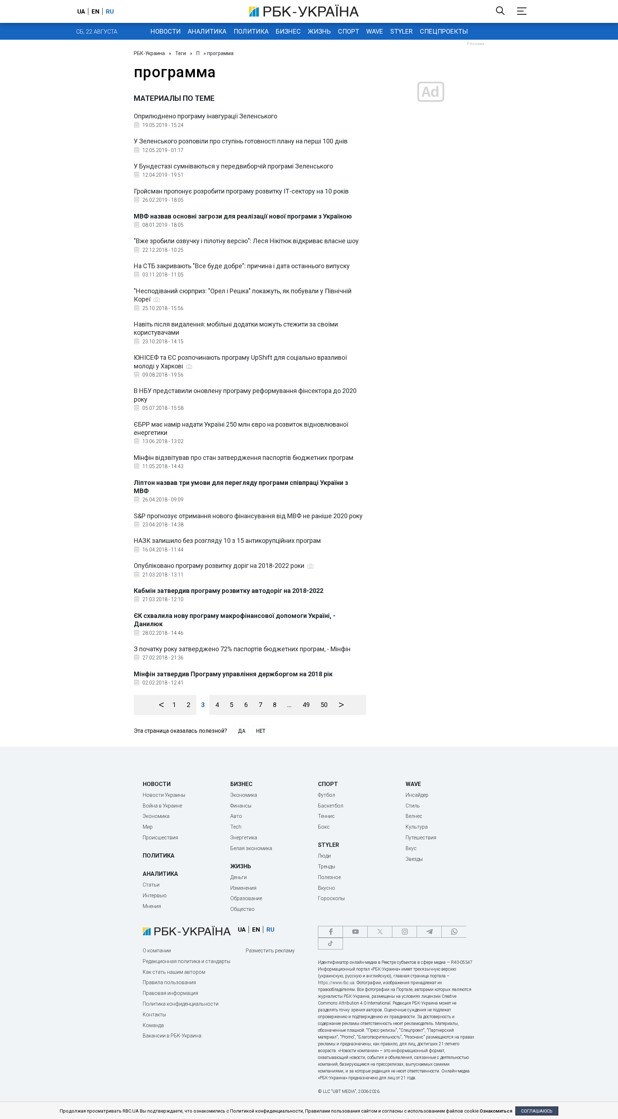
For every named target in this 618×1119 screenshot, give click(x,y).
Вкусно (326, 888)
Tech (235, 827)
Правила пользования (169, 982)
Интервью (155, 895)
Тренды (326, 866)
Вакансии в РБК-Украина (172, 1036)
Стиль (413, 806)
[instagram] (404, 932)
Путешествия (421, 837)
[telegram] (429, 932)
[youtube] (355, 932)
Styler (401, 31)
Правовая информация (170, 993)
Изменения (243, 888)
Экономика (156, 816)
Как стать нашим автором (174, 972)
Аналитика (207, 31)
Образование (246, 898)
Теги (180, 53)
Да (241, 731)
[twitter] (379, 932)
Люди (324, 856)
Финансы (240, 806)
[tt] (330, 943)
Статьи (151, 885)
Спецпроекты (444, 31)
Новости (166, 31)
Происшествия (160, 837)
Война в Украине (162, 806)
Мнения (152, 906)
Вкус (411, 848)
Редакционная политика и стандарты (186, 961)
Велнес (414, 816)
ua (81, 11)
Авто (236, 816)
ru (110, 11)
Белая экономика (251, 848)
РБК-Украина (149, 53)
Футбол (326, 795)
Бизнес (288, 31)
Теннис (326, 816)
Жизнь (319, 31)
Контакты (154, 1014)
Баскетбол (330, 806)
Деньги (238, 877)
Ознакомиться (496, 1111)
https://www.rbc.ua (336, 982)
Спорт (348, 31)
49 (306, 704)
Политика (251, 31)
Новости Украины (164, 795)
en (95, 11)
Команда (153, 1025)
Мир (148, 827)
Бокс (324, 827)
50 (324, 704)
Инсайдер (417, 795)
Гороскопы (331, 898)
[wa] (453, 932)
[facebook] (330, 932)
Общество (242, 909)
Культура (417, 827)
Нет (260, 731)
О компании (157, 950)
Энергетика (243, 837)
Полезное (329, 877)
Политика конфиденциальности (181, 1004)
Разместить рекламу (270, 950)
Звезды (414, 859)
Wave (374, 31)
